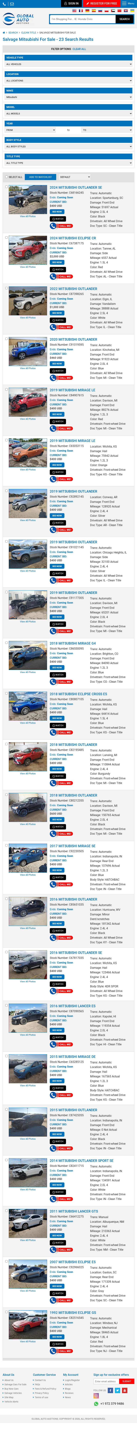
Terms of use (41, 1397)
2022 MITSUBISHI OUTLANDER (73, 289)
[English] (74, 11)
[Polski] (107, 11)
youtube (124, 1390)
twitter (117, 1390)
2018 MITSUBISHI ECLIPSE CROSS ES (78, 694)
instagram (96, 1395)
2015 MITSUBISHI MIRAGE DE (73, 1057)
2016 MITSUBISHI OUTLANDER (73, 899)
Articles (69, 1384)
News (68, 1397)
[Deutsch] (87, 11)
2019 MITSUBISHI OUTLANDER (73, 491)
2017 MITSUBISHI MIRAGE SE (72, 846)
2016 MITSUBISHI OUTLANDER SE (76, 953)
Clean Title (28, 32)
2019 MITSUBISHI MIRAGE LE (72, 390)
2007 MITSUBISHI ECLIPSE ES (73, 1262)
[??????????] (132, 11)
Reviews (69, 1393)
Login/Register (72, 1380)
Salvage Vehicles (13, 1393)
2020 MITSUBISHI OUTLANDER (73, 339)
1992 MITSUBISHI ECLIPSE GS (73, 1313)
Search (125, 19)
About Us (9, 1380)
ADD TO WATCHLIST (40, 177)
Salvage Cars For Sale (15, 1384)
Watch (59, 218)
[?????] (126, 11)
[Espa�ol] (94, 11)
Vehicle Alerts (11, 1401)
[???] (119, 11)
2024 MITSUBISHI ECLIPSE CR (73, 238)
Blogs (68, 1388)
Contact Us (40, 1380)
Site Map (8, 1397)
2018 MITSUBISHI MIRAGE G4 (73, 643)
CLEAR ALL (79, 49)
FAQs (37, 1384)
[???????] (100, 11)
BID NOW (57, 211)
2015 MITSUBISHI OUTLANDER (73, 1110)
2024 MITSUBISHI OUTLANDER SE (76, 187)
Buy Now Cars (11, 1388)
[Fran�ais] (81, 11)
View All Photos (28, 216)
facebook (110, 1390)
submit (126, 1381)
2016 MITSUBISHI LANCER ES (72, 1006)
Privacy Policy (42, 1393)
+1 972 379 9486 (4, 4)
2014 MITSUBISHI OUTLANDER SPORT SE (81, 1161)
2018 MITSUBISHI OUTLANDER (73, 745)
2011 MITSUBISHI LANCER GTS (74, 1211)
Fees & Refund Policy (45, 1388)
